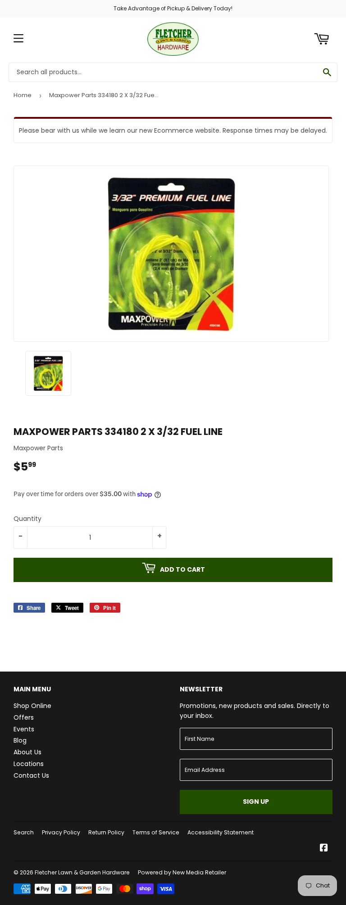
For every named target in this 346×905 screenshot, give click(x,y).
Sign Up (256, 801)
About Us (27, 752)
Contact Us (31, 775)
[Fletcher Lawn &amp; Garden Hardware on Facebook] (324, 848)
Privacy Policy (61, 832)
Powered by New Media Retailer (182, 872)
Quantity (27, 518)
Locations (29, 763)
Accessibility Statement (220, 832)
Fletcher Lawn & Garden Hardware (82, 872)
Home (23, 95)
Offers (24, 717)
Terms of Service (155, 832)
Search (24, 832)
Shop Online (32, 705)
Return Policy (106, 832)
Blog (20, 740)
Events (24, 729)
